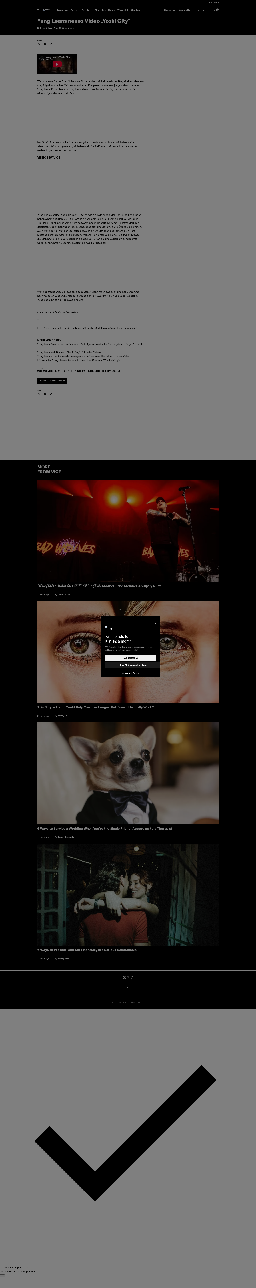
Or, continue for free (130, 673)
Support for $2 (130, 658)
